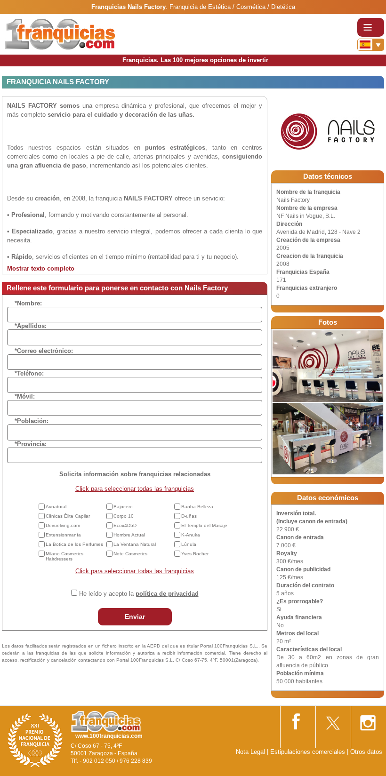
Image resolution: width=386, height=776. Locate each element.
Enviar (135, 616)
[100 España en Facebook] (297, 719)
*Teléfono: (29, 373)
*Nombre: (28, 303)
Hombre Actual (129, 534)
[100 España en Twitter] (332, 719)
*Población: (31, 420)
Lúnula (188, 544)
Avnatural (56, 506)
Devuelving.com (63, 525)
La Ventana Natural (134, 544)
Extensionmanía (63, 534)
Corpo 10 (123, 516)
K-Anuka (190, 534)
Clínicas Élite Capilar (68, 516)
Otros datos (366, 751)
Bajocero (123, 506)
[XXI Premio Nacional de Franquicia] (35, 740)
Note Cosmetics (130, 553)
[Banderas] (370, 45)
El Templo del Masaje (204, 525)
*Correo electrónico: (44, 350)
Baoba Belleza (197, 506)
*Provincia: (31, 444)
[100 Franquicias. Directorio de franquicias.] (60, 33)
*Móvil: (25, 396)
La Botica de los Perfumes (74, 544)
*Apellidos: (31, 325)
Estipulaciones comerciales (308, 751)
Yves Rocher (195, 553)
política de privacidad (167, 593)
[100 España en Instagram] (367, 720)
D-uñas (189, 516)
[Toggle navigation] (370, 27)
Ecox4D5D (125, 525)
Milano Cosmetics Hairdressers (64, 556)
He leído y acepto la (139, 593)
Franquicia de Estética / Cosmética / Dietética (232, 6)
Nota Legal (250, 751)
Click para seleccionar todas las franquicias (134, 488)
